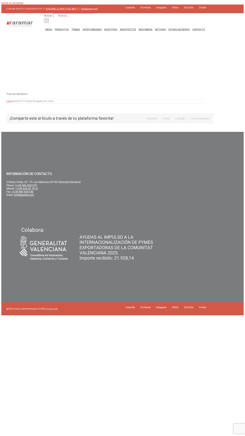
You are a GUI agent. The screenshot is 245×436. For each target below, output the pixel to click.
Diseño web (52, 309)
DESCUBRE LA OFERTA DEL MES (61, 9)
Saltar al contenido (12, 3)
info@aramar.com (89, 9)
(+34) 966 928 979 (26, 185)
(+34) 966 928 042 (23, 191)
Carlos (9, 101)
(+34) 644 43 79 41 (27, 188)
